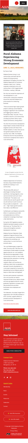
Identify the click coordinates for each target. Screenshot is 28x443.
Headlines (19, 67)
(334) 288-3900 (17, 3)
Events (5, 395)
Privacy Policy (14, 431)
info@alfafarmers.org (12, 372)
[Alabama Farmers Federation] (7, 326)
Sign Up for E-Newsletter (14, 351)
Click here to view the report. (11, 304)
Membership (7, 387)
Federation (6, 402)
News (5, 391)
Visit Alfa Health (15, 419)
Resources (6, 398)
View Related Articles (14, 310)
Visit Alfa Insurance (15, 413)
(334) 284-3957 (10, 370)
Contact (6, 406)
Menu (23, 3)
